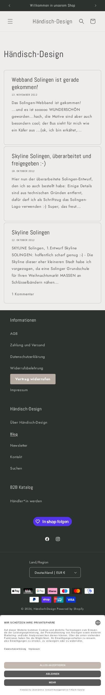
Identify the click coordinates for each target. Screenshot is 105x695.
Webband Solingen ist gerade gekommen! (45, 83)
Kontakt (16, 456)
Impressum (19, 389)
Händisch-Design (45, 609)
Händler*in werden (26, 500)
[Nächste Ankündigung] (95, 5)
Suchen (16, 468)
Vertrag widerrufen (32, 378)
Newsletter (19, 445)
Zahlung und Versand (27, 345)
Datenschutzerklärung (27, 356)
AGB (14, 333)
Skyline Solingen (31, 232)
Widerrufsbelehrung (26, 368)
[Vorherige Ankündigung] (9, 5)
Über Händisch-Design (28, 422)
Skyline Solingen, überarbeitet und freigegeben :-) (51, 159)
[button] (10, 21)
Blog (14, 434)
